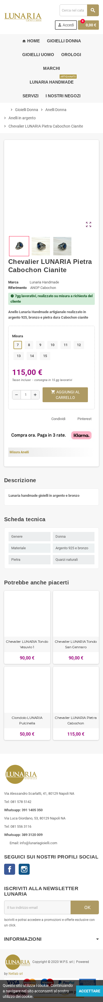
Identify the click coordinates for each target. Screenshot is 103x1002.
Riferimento (17, 288)
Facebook (9, 869)
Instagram (24, 869)
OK (87, 907)
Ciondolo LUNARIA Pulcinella (27, 720)
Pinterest (84, 419)
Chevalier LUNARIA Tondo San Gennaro (76, 644)
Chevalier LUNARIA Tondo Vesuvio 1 (27, 644)
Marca (13, 282)
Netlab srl (16, 974)
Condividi (58, 419)
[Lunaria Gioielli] (23, 17)
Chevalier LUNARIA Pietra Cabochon (76, 720)
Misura (17, 336)
